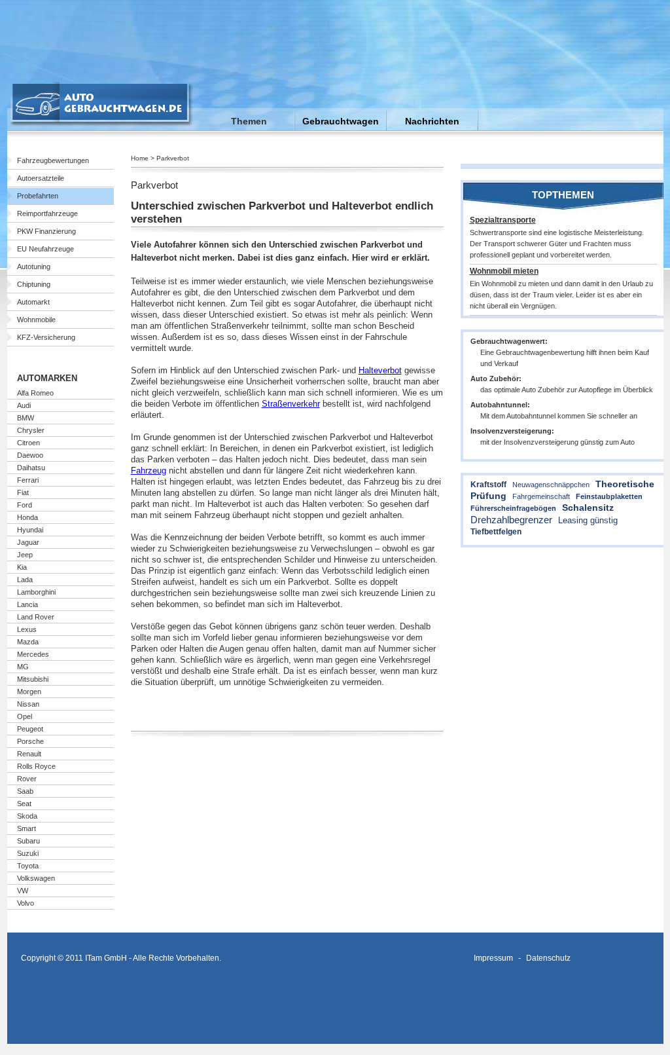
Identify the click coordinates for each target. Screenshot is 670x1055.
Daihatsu (31, 468)
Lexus (27, 629)
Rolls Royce (36, 766)
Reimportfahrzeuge (47, 213)
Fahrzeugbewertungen (53, 160)
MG (23, 667)
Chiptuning (33, 284)
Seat (24, 803)
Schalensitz (588, 507)
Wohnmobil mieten (504, 271)
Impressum (493, 957)
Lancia (27, 604)
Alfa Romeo (35, 393)
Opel (24, 716)
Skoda (27, 816)
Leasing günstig (588, 520)
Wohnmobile (36, 320)
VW (22, 891)
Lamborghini (36, 592)
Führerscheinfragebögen (513, 508)
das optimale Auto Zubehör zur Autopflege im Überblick (566, 390)
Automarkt (33, 302)
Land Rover (35, 617)
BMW (25, 418)
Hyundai (30, 530)
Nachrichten (432, 121)
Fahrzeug (148, 470)
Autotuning (33, 266)
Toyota (28, 866)
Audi (24, 405)
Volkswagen (36, 878)
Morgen (29, 691)
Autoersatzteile (40, 178)
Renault (29, 754)
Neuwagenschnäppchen (551, 485)
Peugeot (30, 729)
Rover (27, 779)
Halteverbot (380, 370)
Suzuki (28, 853)
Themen (249, 121)
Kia (22, 567)
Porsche (30, 741)
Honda (27, 517)
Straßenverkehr (291, 404)
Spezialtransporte (503, 220)
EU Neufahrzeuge (45, 249)
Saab (25, 791)
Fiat (23, 492)
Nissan (28, 704)
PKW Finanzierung (46, 231)
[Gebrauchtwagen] (101, 123)
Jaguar (28, 542)
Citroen (28, 443)
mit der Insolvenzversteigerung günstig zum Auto (557, 442)
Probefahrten (37, 196)
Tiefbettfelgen (495, 531)
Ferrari (28, 480)
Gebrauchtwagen (340, 121)
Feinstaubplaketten (609, 496)
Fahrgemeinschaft (541, 496)
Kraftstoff (488, 484)
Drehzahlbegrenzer (511, 519)
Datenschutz (548, 957)
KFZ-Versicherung (46, 337)
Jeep (25, 555)
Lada (25, 579)
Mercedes (33, 654)
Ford (24, 505)
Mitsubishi (32, 679)
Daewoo (30, 455)
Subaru (28, 841)
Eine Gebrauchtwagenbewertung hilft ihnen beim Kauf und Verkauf (564, 357)
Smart (26, 828)
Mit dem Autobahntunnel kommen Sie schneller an (558, 416)
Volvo (25, 903)
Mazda (28, 642)
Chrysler (30, 430)
